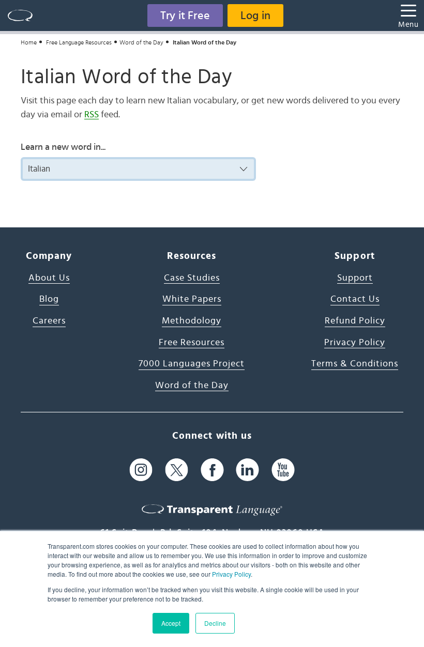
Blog (49, 299)
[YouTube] (283, 469)
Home (29, 42)
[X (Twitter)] (176, 469)
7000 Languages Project (192, 363)
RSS (91, 114)
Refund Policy (355, 321)
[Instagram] (141, 469)
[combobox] (138, 169)
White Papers (191, 299)
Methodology (191, 321)
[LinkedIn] (247, 469)
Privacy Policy (231, 573)
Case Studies (192, 278)
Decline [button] (215, 623)
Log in (255, 15)
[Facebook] (212, 469)
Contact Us (355, 299)
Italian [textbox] (39, 168)
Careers (49, 321)
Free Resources (191, 342)
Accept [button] (170, 623)
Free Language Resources (79, 42)
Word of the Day (141, 42)
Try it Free (185, 15)
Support (355, 278)
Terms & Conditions (354, 363)
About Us (49, 278)
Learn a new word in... (63, 147)
